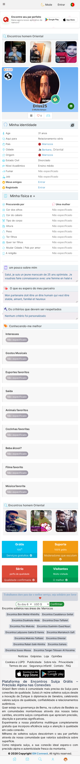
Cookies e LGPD (15, 662)
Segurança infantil (40, 665)
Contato (58, 665)
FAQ (68, 665)
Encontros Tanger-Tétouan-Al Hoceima (54, 650)
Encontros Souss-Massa (18, 650)
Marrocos (47, 144)
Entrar (61, 4)
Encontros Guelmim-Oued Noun (53, 626)
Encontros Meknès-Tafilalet (29, 638)
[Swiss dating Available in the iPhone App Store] (27, 671)
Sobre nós (50, 662)
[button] (4, 4)
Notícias (23, 656)
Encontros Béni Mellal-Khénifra (23, 614)
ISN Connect (40, 753)
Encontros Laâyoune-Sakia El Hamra (25, 632)
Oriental (58, 149)
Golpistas (35, 656)
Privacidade (66, 662)
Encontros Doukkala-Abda (26, 620)
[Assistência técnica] (66, 759)
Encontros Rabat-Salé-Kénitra (29, 644)
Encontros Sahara (57, 644)
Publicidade (34, 662)
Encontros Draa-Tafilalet (55, 620)
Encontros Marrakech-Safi (60, 632)
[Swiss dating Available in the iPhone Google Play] (52, 671)
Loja (46, 656)
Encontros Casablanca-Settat (57, 614)
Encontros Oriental (55, 638)
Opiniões (56, 656)
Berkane (47, 149)
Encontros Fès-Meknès (22, 626)
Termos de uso (18, 665)
